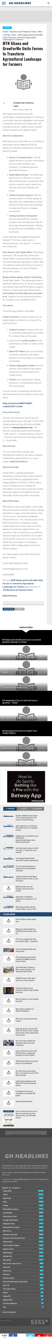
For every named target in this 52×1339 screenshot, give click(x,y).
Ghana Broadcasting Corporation (15, 1282)
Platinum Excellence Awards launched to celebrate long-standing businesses (27, 990)
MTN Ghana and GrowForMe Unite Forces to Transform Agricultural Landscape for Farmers (23, 583)
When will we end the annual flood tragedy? (26, 1020)
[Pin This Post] (39, 1335)
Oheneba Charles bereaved (24, 1101)
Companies (19, 609)
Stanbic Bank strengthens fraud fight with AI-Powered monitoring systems (26, 1083)
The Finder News (9, 1289)
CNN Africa (7, 1271)
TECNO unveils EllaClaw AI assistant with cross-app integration (27, 1062)
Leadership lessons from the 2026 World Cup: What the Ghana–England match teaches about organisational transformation (27, 1032)
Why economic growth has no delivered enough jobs (25, 1010)
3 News (5, 1205)
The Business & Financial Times (18, 590)
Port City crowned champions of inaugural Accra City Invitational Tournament (26, 868)
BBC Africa (7, 1231)
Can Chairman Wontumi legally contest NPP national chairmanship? (27, 859)
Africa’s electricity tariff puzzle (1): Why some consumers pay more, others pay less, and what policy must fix (26, 1114)
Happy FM (6, 1296)
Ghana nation (7, 1242)
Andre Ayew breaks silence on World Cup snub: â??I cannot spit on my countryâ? (27, 850)
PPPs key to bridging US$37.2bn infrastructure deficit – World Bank (27, 940)
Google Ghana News (10, 1220)
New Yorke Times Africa (12, 1263)
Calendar (38, 809)
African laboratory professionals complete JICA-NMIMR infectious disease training (26, 959)
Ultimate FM (7, 1256)
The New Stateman (10, 1303)
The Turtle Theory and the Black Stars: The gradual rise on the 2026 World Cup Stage (27, 1073)
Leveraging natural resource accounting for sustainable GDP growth (26, 1093)
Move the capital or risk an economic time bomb (27, 1000)
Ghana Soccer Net (10, 1216)
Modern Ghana (8, 1278)
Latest (24, 809)
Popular (11, 809)
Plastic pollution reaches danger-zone (26, 920)
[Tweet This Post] (30, 1335)
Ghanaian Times (9, 1224)
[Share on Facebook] (13, 1335)
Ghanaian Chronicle (10, 1235)
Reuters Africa (8, 1249)
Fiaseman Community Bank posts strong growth (26, 950)
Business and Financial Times (23, 31)
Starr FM (6, 1285)
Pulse (5, 1202)
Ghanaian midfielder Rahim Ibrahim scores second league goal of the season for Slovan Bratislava (26, 818)
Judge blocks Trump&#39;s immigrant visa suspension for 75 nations (26, 899)
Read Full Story (10, 596)
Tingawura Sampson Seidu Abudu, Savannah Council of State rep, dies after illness (27, 879)
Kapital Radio (8, 1300)
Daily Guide (7, 1198)
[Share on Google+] (47, 1335)
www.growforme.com (22, 427)
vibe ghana (7, 1260)
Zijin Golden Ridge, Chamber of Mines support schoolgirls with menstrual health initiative (25, 969)
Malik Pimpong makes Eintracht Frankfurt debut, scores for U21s (26, 908)
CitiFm (5, 1195)
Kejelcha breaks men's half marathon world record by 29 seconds (25, 889)
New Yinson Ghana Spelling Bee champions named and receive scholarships (25, 1043)
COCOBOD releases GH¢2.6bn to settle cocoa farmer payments (26, 979)
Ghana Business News (11, 1227)
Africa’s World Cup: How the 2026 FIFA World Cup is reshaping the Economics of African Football (26, 1053)
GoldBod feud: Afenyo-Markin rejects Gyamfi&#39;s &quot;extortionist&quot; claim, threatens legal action (27, 839)
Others (5, 1292)
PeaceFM (6, 1267)
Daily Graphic (8, 1253)
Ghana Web (7, 1191)
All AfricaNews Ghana (11, 1245)
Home (5, 31)
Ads (4, 1307)
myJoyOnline (7, 1213)
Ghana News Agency (10, 1209)
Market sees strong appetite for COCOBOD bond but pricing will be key (26, 931)
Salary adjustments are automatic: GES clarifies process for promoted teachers (26, 828)
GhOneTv (6, 1274)
